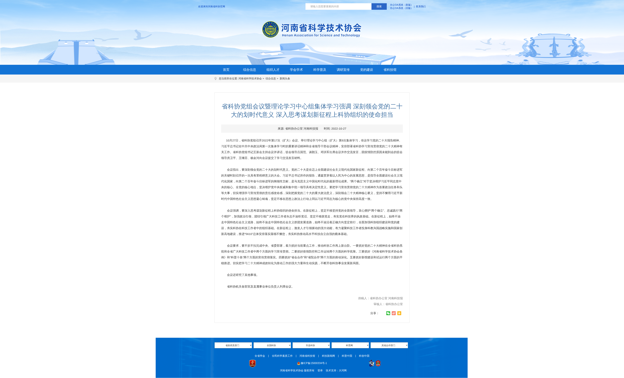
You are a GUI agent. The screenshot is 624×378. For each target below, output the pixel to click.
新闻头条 (285, 78)
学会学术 (296, 69)
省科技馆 (390, 69)
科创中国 (364, 355)
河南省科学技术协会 (250, 78)
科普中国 (347, 355)
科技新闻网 (328, 355)
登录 (320, 370)
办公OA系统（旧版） (401, 8)
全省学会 (260, 355)
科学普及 (319, 69)
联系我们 (421, 6)
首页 (226, 69)
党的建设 (366, 69)
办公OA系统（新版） (401, 4)
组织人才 (273, 69)
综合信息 (249, 69)
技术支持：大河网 (336, 370)
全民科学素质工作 (282, 355)
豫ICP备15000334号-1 (314, 363)
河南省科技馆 (307, 355)
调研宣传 (343, 69)
